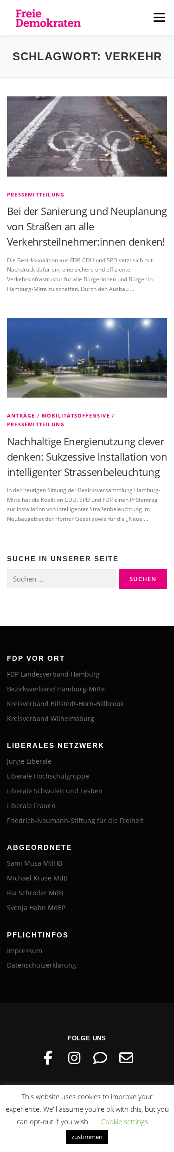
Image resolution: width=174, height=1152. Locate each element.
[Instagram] (74, 1058)
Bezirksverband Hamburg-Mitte (56, 688)
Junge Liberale (29, 761)
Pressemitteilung (35, 194)
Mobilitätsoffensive (76, 415)
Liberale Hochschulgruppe (48, 776)
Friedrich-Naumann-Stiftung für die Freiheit (75, 820)
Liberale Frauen (31, 805)
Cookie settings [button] (124, 1121)
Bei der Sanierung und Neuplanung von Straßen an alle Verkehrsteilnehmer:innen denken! (87, 226)
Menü (158, 17)
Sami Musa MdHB (34, 863)
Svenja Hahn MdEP (36, 907)
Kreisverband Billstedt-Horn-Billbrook (65, 703)
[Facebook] (48, 1058)
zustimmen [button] (87, 1137)
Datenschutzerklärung (41, 965)
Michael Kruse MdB (37, 877)
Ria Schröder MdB (35, 892)
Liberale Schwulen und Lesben (55, 790)
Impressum (24, 950)
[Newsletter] (126, 1058)
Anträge (21, 415)
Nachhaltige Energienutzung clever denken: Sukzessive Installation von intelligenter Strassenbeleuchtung (87, 456)
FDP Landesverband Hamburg (53, 674)
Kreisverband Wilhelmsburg (50, 718)
